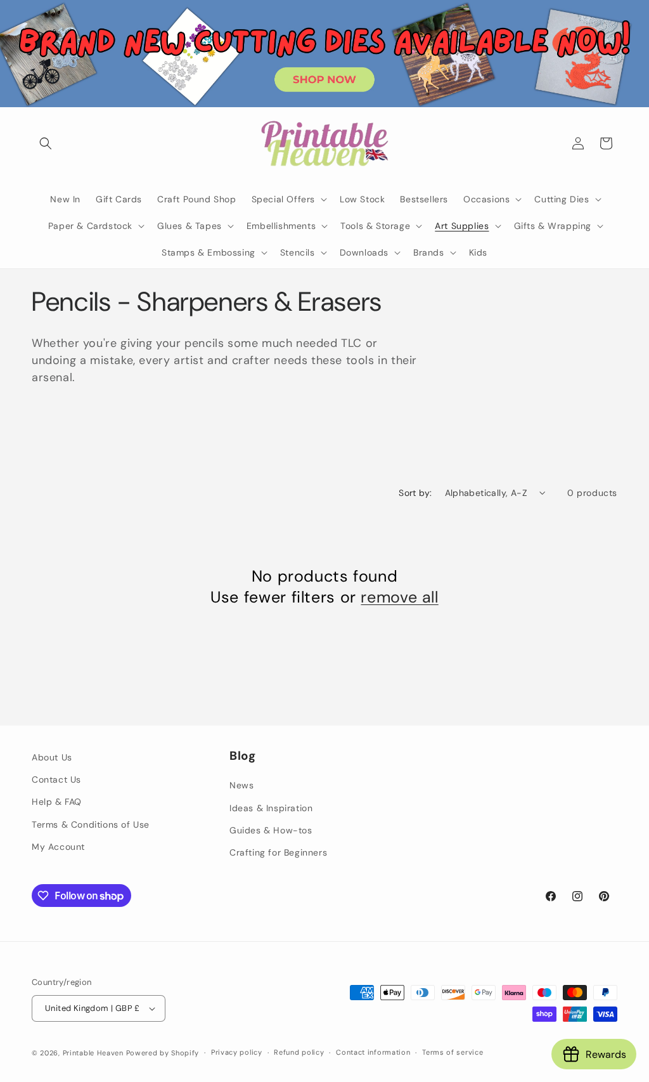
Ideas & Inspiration (270, 808)
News (241, 785)
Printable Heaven (93, 1052)
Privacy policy (236, 1052)
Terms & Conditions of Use (91, 824)
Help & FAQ (57, 801)
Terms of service (452, 1052)
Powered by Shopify (163, 1052)
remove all (399, 597)
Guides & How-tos (270, 830)
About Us (52, 757)
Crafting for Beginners (278, 852)
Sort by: (415, 493)
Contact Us (56, 779)
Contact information (373, 1052)
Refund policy (299, 1052)
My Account (58, 846)
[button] (46, 143)
